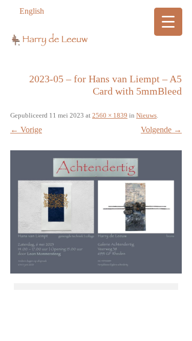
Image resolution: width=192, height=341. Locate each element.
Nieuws (146, 115)
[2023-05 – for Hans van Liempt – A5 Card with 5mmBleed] (96, 212)
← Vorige (26, 129)
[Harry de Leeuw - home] (96, 43)
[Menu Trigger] (168, 22)
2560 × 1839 (109, 115)
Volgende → (161, 129)
